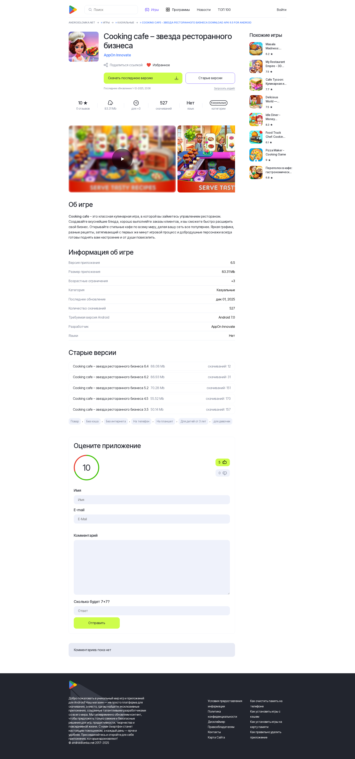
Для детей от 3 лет (193, 421)
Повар (75, 421)
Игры (155, 10)
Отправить (96, 623)
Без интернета (116, 421)
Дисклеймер (216, 721)
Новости (204, 10)
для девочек (222, 421)
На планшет (165, 421)
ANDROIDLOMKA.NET (82, 22)
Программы (181, 10)
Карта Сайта (216, 737)
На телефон (141, 421)
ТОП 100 (224, 10)
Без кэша (92, 421)
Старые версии (210, 78)
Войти (281, 10)
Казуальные (126, 22)
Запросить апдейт (224, 88)
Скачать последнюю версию (130, 78)
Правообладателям (221, 727)
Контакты (214, 732)
